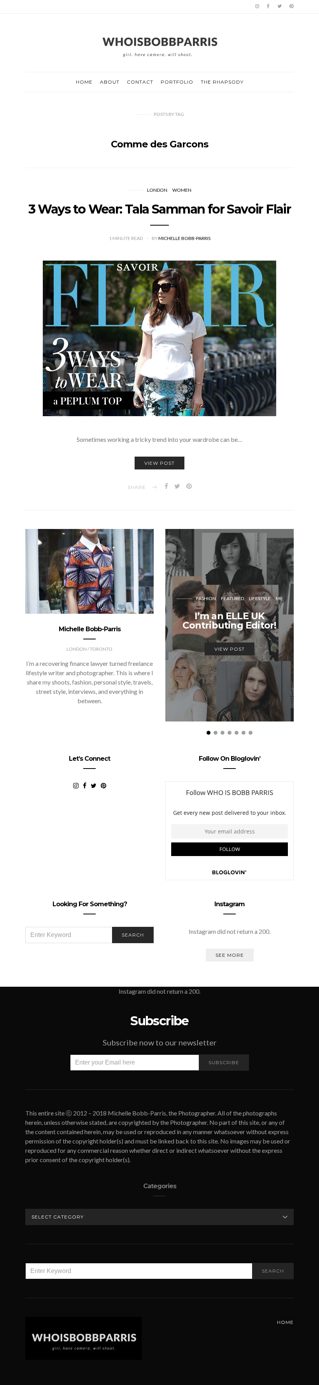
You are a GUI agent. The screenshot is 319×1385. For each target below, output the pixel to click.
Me (279, 598)
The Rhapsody (222, 82)
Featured (232, 598)
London (157, 190)
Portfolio (177, 82)
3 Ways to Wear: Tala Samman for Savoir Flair (159, 209)
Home (84, 82)
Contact (140, 82)
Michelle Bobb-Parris (184, 238)
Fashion (206, 598)
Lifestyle (260, 598)
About (109, 82)
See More (230, 955)
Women (181, 190)
